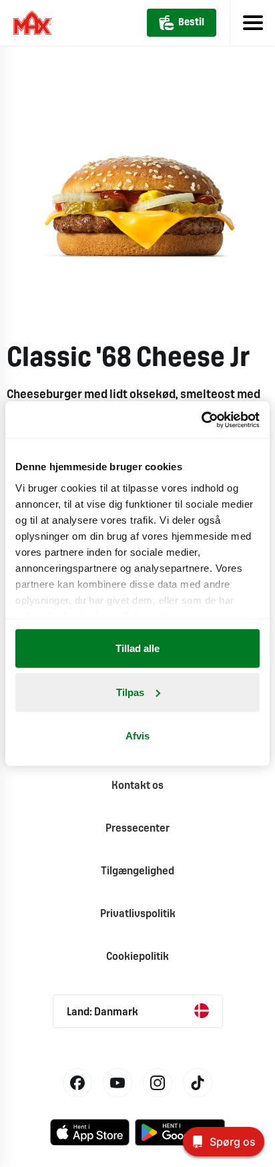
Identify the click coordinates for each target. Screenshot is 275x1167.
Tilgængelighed (137, 871)
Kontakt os (137, 786)
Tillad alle (137, 648)
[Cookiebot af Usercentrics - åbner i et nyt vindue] (201, 419)
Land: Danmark (102, 1012)
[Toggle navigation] (252, 22)
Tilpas (130, 691)
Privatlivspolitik (138, 914)
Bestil (191, 22)
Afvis (137, 735)
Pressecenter (137, 829)
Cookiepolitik (137, 957)
